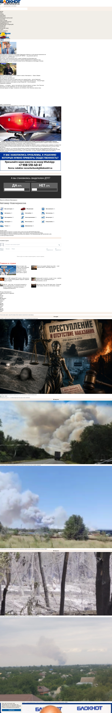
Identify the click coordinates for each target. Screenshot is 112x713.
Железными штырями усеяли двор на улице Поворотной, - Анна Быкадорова (18, 82)
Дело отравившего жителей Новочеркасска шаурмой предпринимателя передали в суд (20, 59)
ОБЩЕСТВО (3, 25)
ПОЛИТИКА (2, 27)
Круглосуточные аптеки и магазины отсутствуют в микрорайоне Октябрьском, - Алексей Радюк (22, 80)
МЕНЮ (1, 11)
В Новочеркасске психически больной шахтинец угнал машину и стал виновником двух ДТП (21, 234)
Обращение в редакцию (5, 83)
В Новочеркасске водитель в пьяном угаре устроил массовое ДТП (15, 231)
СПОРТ (1, 29)
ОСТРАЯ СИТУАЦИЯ (5, 41)
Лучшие (8, 249)
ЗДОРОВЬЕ (3, 15)
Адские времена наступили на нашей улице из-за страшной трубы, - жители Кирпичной (20, 79)
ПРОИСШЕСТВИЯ (4, 28)
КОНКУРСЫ (3, 16)
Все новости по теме (5, 57)
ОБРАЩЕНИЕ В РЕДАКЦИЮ (6, 24)
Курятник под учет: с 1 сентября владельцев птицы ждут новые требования (16, 397)
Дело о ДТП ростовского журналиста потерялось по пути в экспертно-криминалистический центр (20, 318)
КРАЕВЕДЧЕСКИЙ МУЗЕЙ (6, 18)
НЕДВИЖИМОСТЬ (4, 23)
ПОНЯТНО (11, 710)
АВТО (1, 12)
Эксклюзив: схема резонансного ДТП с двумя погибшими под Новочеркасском (18, 58)
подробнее (11, 293)
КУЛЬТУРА (2, 19)
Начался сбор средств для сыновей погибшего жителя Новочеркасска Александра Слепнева (21, 61)
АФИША (2, 14)
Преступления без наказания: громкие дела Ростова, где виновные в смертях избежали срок (19, 394)
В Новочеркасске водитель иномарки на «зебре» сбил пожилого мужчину (17, 233)
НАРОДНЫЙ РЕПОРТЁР (6, 21)
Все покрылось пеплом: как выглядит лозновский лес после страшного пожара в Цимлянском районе (20, 616)
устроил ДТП (3, 235)
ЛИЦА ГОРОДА (3, 20)
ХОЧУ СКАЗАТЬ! (4, 31)
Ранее (13, 249)
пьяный (11, 235)
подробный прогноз (4, 293)
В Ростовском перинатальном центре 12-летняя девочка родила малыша (50, 702)
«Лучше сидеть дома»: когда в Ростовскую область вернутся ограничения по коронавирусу (17, 314)
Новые (1, 249)
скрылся (8, 235)
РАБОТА (8, 33)
